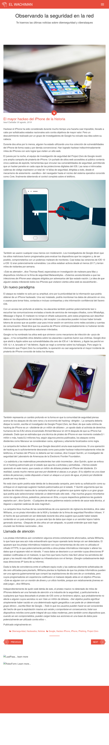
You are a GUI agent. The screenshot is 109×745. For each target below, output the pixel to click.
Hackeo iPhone (63, 631)
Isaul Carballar (10, 122)
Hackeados (32, 631)
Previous (16, 642)
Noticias (41, 631)
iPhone (74, 631)
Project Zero (92, 631)
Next (95, 642)
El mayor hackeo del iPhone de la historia (34, 118)
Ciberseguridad (19, 631)
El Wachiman (20, 4)
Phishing (82, 631)
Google (52, 631)
